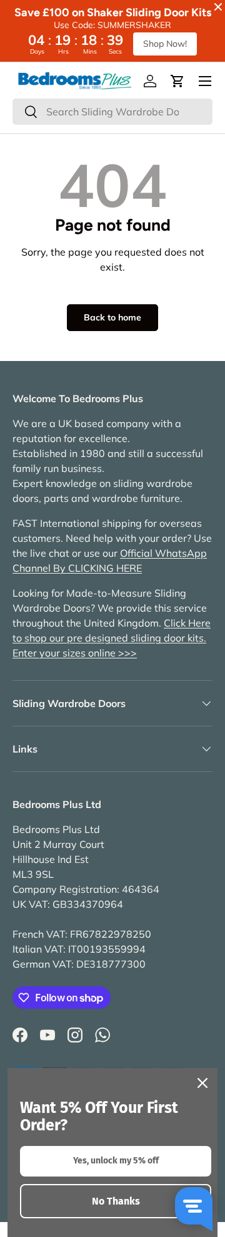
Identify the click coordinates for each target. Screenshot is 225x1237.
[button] (177, 81)
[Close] (203, 1083)
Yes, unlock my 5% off (116, 1160)
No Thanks (116, 1201)
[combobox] (112, 112)
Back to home (112, 317)
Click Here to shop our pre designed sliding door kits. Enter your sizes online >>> (111, 638)
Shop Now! (165, 43)
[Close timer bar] (218, 7)
